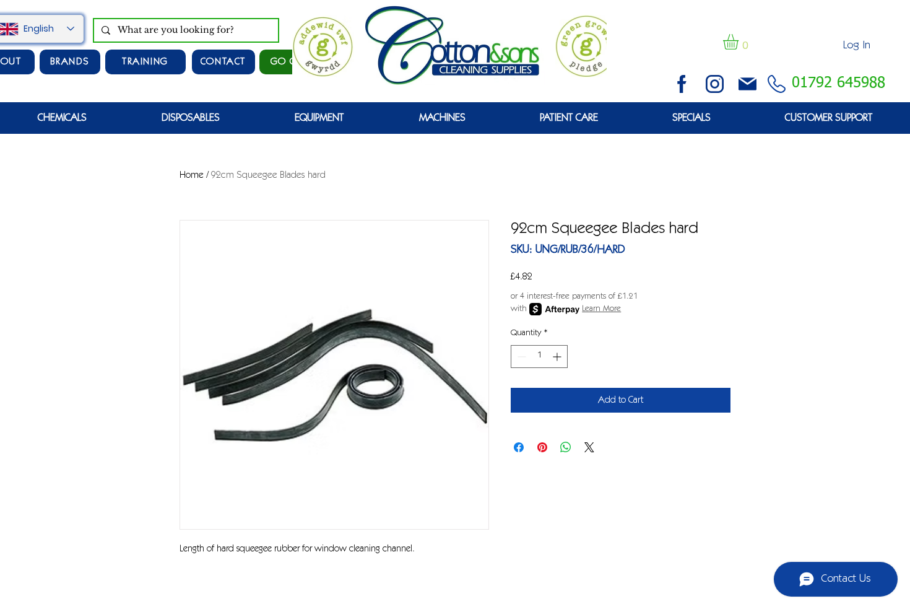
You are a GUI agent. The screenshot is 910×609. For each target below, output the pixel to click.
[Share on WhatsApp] (565, 447)
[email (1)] (747, 84)
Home (192, 175)
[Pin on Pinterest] (542, 447)
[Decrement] (520, 356)
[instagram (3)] (715, 84)
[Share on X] (589, 447)
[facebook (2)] (682, 84)
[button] (739, 42)
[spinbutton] (539, 356)
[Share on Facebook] (518, 447)
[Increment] (558, 356)
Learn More (601, 309)
